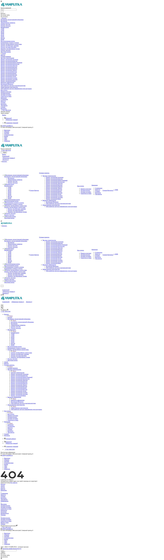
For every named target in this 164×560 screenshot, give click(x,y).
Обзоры (3, 524)
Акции (3, 485)
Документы (4, 499)
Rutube (6, 136)
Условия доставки (6, 507)
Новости (3, 495)
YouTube (6, 133)
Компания (10, 425)
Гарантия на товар (6, 508)
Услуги (3, 487)
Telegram (6, 131)
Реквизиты (4, 510)
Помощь (3, 515)
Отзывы (3, 496)
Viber (5, 138)
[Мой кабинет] (1, 288)
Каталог (10, 317)
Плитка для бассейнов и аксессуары (21, 352)
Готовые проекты (13, 368)
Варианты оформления (17, 400)
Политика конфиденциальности (12, 548)
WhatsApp (7, 141)
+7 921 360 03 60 (6, 110)
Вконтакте (7, 130)
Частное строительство (17, 372)
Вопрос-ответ (5, 522)
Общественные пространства (19, 408)
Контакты (3, 498)
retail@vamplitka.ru (7, 125)
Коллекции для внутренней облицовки (22, 322)
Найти (2, 552)
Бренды (3, 489)
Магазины (4, 504)
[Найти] (2, 12)
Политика (3, 512)
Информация (4, 501)
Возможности (5, 513)
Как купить (11, 414)
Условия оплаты (5, 505)
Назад (11, 316)
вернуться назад (5, 482)
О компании (4, 493)
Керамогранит (15, 332)
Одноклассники (8, 135)
